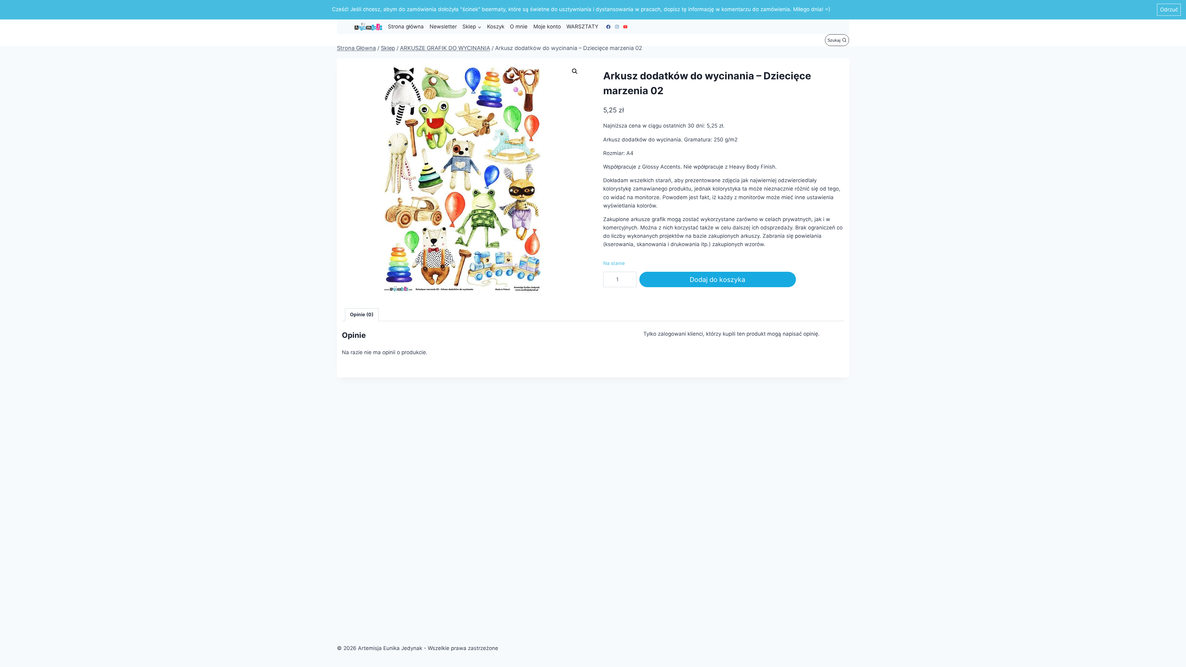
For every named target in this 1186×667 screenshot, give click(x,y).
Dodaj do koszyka (717, 279)
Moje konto (547, 26)
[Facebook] (608, 27)
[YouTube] (625, 27)
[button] (574, 71)
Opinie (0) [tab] (361, 314)
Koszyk (495, 26)
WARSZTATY (582, 26)
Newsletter (443, 26)
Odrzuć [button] (1169, 9)
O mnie (519, 26)
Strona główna (406, 26)
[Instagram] (617, 27)
